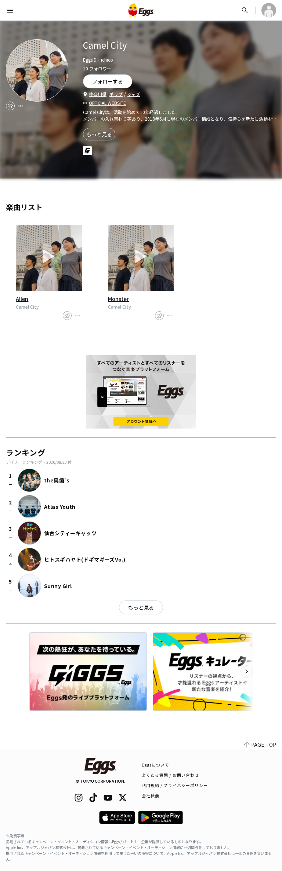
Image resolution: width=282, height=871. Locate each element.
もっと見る (99, 134)
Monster (118, 298)
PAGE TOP (263, 744)
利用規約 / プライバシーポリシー (175, 785)
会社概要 (150, 795)
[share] (10, 106)
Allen (22, 298)
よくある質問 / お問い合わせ (170, 775)
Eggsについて (156, 765)
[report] (20, 106)
